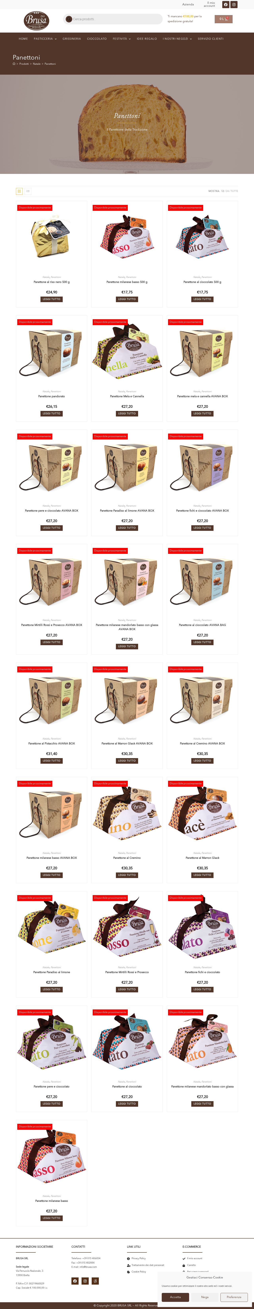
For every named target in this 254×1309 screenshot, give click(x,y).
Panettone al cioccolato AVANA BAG (202, 625)
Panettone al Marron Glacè (202, 858)
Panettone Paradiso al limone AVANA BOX (127, 510)
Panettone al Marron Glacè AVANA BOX (127, 743)
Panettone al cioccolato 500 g (202, 282)
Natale (45, 277)
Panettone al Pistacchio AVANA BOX (51, 743)
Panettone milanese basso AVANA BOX (52, 858)
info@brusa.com (88, 1267)
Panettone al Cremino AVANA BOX (202, 743)
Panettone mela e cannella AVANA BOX (202, 396)
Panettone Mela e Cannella (127, 396)
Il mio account (209, 5)
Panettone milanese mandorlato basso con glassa (202, 1086)
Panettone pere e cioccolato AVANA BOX (51, 510)
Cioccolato (97, 39)
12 (222, 191)
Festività (120, 39)
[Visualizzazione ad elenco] (28, 191)
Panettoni (50, 64)
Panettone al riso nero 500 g (52, 282)
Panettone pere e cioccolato (51, 1086)
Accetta (175, 1297)
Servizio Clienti (210, 39)
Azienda (188, 4)
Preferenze (234, 1297)
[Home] (14, 64)
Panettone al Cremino (127, 858)
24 (227, 191)
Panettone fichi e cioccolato (202, 972)
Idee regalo (147, 39)
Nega (205, 1297)
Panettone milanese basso (51, 1201)
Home (23, 39)
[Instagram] (234, 4)
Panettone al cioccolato (127, 1086)
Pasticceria (43, 39)
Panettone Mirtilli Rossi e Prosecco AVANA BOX (51, 625)
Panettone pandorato (51, 396)
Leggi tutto (51, 299)
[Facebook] (225, 4)
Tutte (234, 191)
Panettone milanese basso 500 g (127, 282)
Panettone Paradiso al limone (51, 972)
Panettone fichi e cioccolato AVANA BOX (202, 510)
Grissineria (72, 39)
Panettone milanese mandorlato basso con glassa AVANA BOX (127, 627)
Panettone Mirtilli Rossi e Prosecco (127, 972)
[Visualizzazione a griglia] (19, 191)
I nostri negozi (175, 39)
